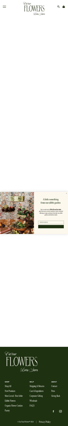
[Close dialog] (66, 193)
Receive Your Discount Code (51, 226)
